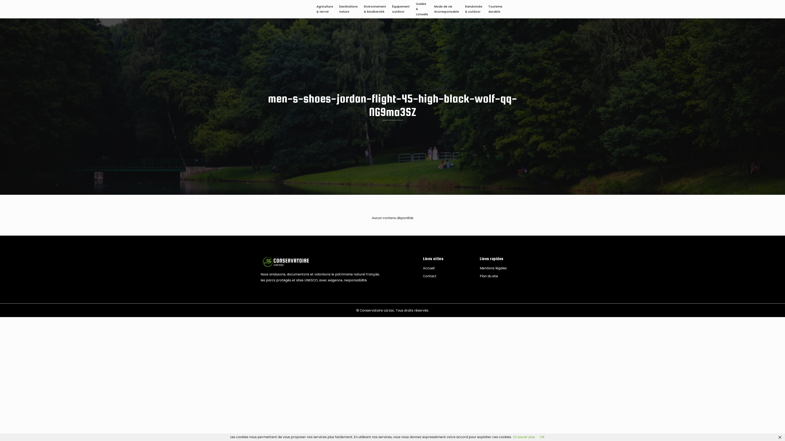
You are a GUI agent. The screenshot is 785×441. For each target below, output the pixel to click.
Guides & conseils (422, 9)
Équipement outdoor (401, 9)
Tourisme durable (495, 9)
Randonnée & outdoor (473, 9)
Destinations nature (348, 9)
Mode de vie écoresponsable (446, 9)
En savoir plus (524, 437)
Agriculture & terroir (324, 9)
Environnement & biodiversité (375, 9)
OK (542, 437)
